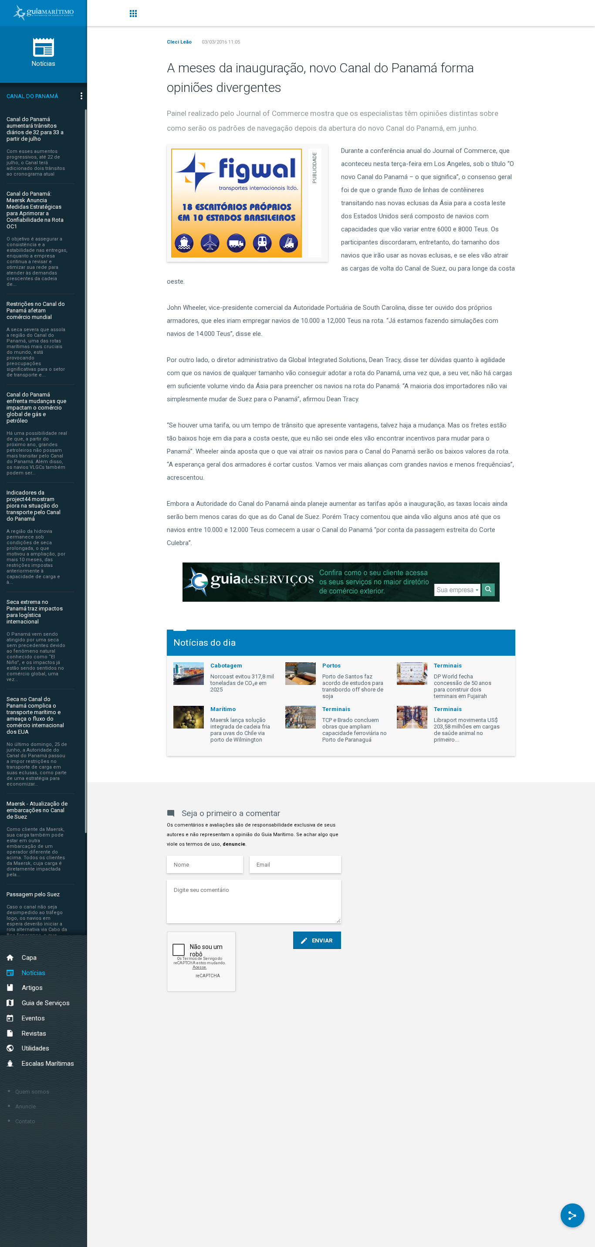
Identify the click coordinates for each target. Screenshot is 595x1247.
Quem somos (32, 1091)
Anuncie (25, 1106)
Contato (25, 1121)
